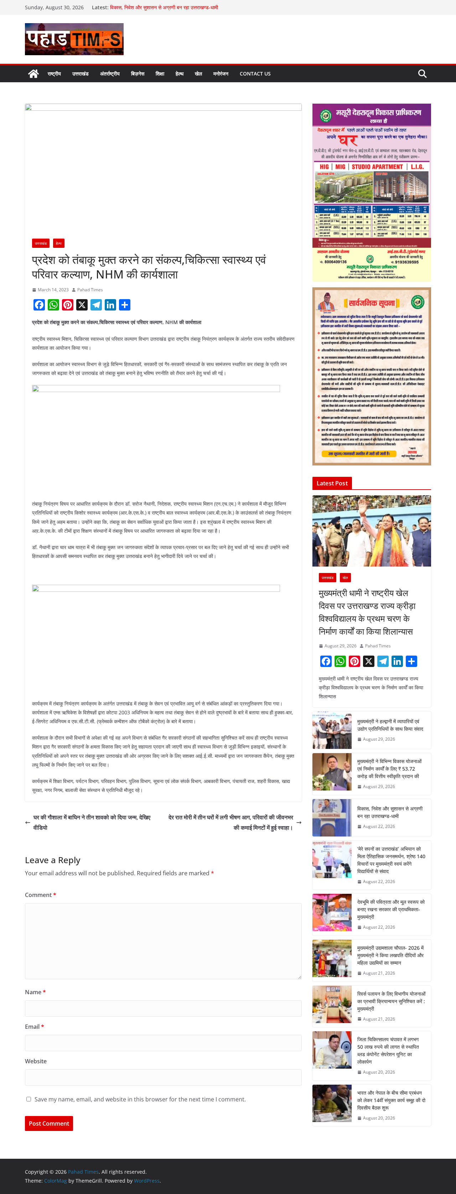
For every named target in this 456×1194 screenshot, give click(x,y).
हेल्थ (179, 73)
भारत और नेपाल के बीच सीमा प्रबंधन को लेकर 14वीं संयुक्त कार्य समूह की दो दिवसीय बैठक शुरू (391, 1100)
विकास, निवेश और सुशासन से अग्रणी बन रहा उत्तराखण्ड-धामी (164, 7)
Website (36, 1061)
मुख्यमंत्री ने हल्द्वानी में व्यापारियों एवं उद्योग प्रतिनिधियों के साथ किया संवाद (390, 725)
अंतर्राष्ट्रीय (110, 73)
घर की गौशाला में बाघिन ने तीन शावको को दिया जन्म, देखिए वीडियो (91, 822)
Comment (40, 895)
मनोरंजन (220, 73)
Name (35, 992)
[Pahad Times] (33, 73)
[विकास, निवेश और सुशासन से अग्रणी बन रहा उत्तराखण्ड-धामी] (332, 817)
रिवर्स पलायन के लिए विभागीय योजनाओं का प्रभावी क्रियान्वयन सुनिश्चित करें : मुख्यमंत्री (391, 1001)
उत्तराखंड (80, 73)
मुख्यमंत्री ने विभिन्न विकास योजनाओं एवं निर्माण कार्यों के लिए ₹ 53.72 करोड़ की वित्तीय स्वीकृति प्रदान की (389, 769)
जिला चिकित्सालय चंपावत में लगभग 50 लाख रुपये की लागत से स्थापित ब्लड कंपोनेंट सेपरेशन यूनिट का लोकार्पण (388, 1050)
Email (34, 1027)
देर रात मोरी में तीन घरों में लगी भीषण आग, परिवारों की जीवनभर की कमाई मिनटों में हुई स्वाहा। (231, 822)
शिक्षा (160, 73)
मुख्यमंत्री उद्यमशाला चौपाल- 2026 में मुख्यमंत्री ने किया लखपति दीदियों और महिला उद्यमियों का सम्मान (390, 955)
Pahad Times (90, 290)
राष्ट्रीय (54, 73)
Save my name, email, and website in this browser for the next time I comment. (140, 1099)
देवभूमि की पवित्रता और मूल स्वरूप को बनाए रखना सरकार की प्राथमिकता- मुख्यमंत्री (391, 909)
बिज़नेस (137, 73)
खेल (198, 73)
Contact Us (255, 73)
